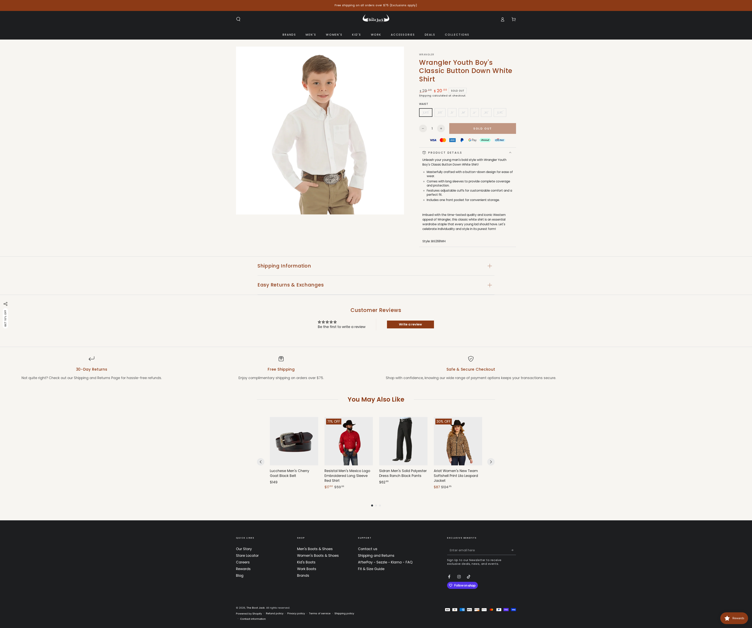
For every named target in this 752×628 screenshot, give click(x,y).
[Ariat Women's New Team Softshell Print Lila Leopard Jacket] (458, 441)
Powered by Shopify (249, 613)
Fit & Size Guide (371, 569)
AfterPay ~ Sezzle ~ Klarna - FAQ (385, 562)
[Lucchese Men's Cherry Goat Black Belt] (294, 441)
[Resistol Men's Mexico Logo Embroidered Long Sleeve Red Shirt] (348, 441)
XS (442, 113)
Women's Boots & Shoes (318, 555)
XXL (501, 113)
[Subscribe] (513, 550)
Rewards (243, 569)
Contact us (367, 549)
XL (487, 113)
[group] (294, 453)
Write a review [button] (410, 324)
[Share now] (5, 304)
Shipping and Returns (376, 555)
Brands (303, 575)
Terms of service (320, 613)
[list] (376, 368)
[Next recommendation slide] (491, 462)
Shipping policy (344, 613)
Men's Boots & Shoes (315, 549)
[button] (238, 19)
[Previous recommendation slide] (260, 462)
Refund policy (274, 613)
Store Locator (247, 555)
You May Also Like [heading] (376, 399)
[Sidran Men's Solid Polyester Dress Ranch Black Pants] (403, 441)
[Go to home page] (376, 19)
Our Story (244, 549)
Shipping (425, 95)
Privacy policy (296, 613)
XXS (427, 113)
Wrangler (426, 54)
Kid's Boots (306, 562)
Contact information (253, 619)
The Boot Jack (256, 608)
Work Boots (306, 569)
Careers (243, 562)
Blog (239, 575)
